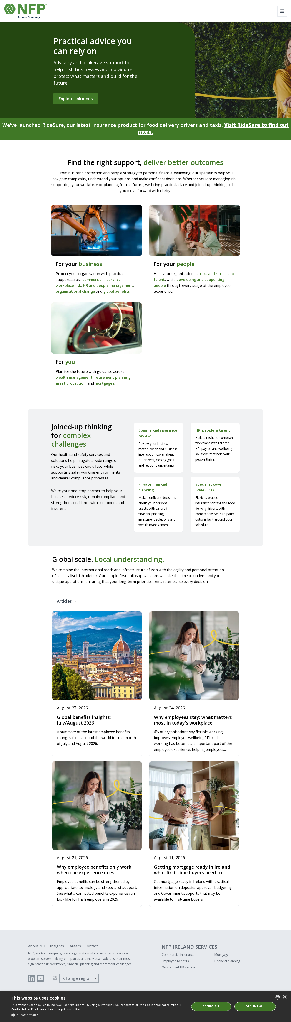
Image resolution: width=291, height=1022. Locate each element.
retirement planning (112, 377)
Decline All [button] (255, 1006)
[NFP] (25, 11)
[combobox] (277, 997)
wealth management (74, 377)
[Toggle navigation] (282, 11)
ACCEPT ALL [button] (211, 1006)
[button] (97, 1015)
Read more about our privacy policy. (56, 1009)
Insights (57, 945)
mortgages (104, 383)
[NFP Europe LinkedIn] (31, 978)
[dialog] (145, 1006)
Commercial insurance (178, 954)
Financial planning (227, 961)
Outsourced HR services (179, 967)
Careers (74, 945)
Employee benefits (175, 961)
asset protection (71, 383)
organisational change (75, 291)
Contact (91, 945)
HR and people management (108, 285)
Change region (77, 978)
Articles (64, 601)
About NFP (37, 945)
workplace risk (68, 285)
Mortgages (222, 954)
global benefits (116, 291)
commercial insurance (102, 279)
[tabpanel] (145, 759)
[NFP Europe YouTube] (40, 978)
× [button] (284, 997)
